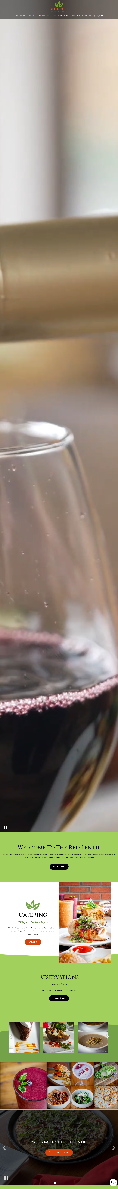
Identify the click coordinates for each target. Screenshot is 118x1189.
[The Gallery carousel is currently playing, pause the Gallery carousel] (11, 1050)
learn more (59, 866)
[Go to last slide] (4, 1148)
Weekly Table (51, 16)
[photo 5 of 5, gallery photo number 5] (93, 1037)
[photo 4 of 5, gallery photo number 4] (58, 1037)
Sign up (80, 16)
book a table (59, 998)
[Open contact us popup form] (113, 1182)
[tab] (54, 1183)
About (17, 16)
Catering (72, 16)
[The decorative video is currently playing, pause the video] (5, 827)
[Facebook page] (95, 15)
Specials (35, 16)
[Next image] (108, 1036)
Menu (22, 16)
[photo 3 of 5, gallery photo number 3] (24, 1037)
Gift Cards (88, 16)
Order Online (62, 16)
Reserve (42, 16)
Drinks (28, 16)
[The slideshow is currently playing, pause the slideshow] (6, 1178)
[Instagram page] (98, 15)
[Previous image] (10, 1036)
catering (33, 942)
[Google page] (102, 15)
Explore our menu (59, 1152)
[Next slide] (113, 1148)
